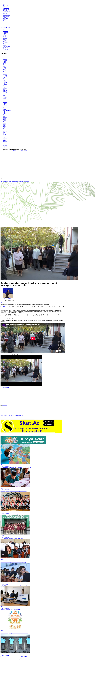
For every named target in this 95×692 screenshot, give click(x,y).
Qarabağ (5, 17)
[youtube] (7, 176)
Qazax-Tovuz (6, 16)
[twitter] (7, 162)
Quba (4, 112)
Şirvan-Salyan (6, 9)
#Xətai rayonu (6, 387)
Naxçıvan (5, 19)
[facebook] (7, 155)
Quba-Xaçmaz (6, 6)
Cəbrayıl (5, 75)
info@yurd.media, (17, 150)
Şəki (4, 125)
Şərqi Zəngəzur (6, 18)
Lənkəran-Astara (6, 11)
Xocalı (4, 140)
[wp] (7, 166)
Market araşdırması (25, 181)
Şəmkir (4, 126)
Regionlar (8, 27)
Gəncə (4, 83)
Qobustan (5, 111)
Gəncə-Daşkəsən (6, 15)
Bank (7, 181)
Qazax (4, 107)
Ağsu (4, 66)
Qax (4, 106)
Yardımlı (5, 142)
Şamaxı (4, 121)
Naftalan (5, 100)
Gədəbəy (5, 82)
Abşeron (5, 59)
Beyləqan (5, 71)
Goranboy (5, 84)
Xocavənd (5, 141)
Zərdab (4, 147)
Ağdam (4, 61)
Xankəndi (5, 138)
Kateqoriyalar (3, 27)
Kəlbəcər (5, 91)
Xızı (4, 139)
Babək (4, 68)
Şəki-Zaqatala (6, 8)
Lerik (4, 96)
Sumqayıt (5, 131)
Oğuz (4, 104)
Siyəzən (4, 130)
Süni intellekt (3, 181)
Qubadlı (4, 113)
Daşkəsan (5, 78)
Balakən (4, 70)
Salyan (4, 120)
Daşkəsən (5, 80)
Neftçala (5, 103)
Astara (4, 67)
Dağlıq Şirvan (6, 13)
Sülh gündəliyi (18, 181)
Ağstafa (4, 64)
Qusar (4, 114)
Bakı (4, 4)
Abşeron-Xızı (6, 5)
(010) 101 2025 (24, 150)
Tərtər (4, 133)
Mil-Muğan (5, 10)
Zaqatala (5, 145)
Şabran (4, 118)
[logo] (6, 2)
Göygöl (4, 86)
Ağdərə (4, 63)
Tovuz (4, 134)
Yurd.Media (3, 306)
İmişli (4, 89)
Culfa (4, 77)
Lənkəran (5, 97)
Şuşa (4, 132)
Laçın (4, 95)
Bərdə (4, 73)
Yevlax (4, 143)
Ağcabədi (5, 60)
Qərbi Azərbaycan (7, 20)
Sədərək (4, 124)
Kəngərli (5, 92)
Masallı (4, 98)
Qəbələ (4, 109)
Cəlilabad (5, 76)
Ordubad (5, 105)
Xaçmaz (4, 136)
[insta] (7, 173)
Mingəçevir (5, 99)
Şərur (4, 127)
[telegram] (7, 159)
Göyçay (4, 85)
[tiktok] (7, 169)
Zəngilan (5, 146)
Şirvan (4, 128)
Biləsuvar (5, 74)
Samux (4, 123)
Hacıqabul (5, 88)
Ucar (4, 135)
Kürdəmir (5, 93)
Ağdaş (4, 62)
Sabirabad (5, 117)
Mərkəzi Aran (6, 12)
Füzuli (4, 81)
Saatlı (4, 116)
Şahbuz (4, 119)
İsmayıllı (5, 90)
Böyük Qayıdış (12, 181)
